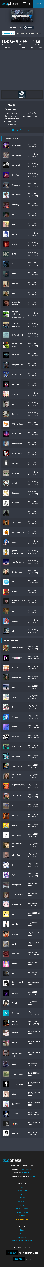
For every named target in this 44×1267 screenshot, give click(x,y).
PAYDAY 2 (15, 27)
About (22, 1198)
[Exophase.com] (11, 4)
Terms (22, 1216)
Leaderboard (21, 33)
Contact (22, 1201)
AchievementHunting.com (22, 1241)
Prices (31, 33)
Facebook (22, 1237)
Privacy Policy (22, 1212)
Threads (22, 1230)
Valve (32, 1176)
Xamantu (26, 1173)
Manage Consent (22, 1209)
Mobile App (22, 1191)
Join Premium (22, 1219)
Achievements (8, 33)
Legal (22, 1205)
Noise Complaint (12, 107)
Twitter (22, 1233)
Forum (38, 33)
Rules (22, 1194)
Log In (38, 4)
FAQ (22, 1187)
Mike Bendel (27, 1169)
